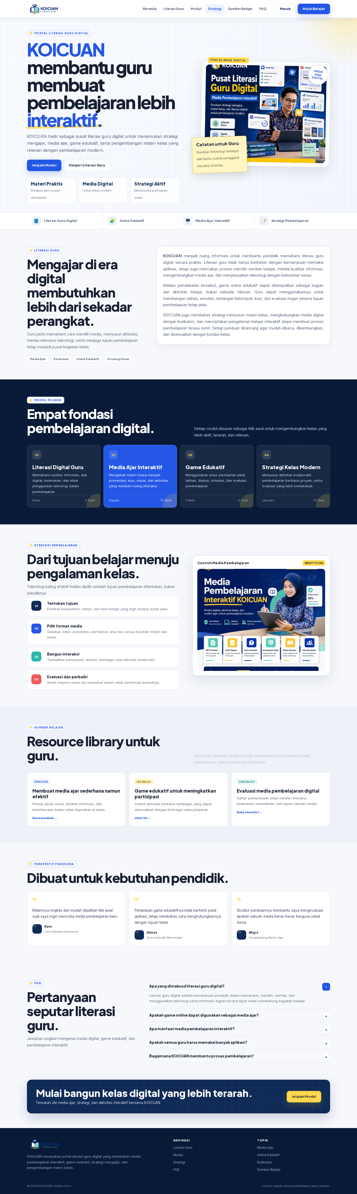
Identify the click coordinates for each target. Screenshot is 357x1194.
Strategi (214, 9)
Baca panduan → (44, 818)
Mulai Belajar (314, 9)
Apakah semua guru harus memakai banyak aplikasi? (198, 1042)
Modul (196, 9)
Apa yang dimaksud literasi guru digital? (186, 986)
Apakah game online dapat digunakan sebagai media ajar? (204, 1015)
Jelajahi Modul (44, 165)
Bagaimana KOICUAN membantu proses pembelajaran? (201, 1056)
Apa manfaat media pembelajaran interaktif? (192, 1029)
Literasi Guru (173, 9)
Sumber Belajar (240, 9)
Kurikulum (264, 1162)
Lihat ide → (143, 818)
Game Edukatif (268, 1155)
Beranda (150, 9)
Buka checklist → (249, 812)
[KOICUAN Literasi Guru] (43, 8)
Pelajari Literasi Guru (87, 165)
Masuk (285, 9)
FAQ (262, 9)
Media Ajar (265, 1148)
